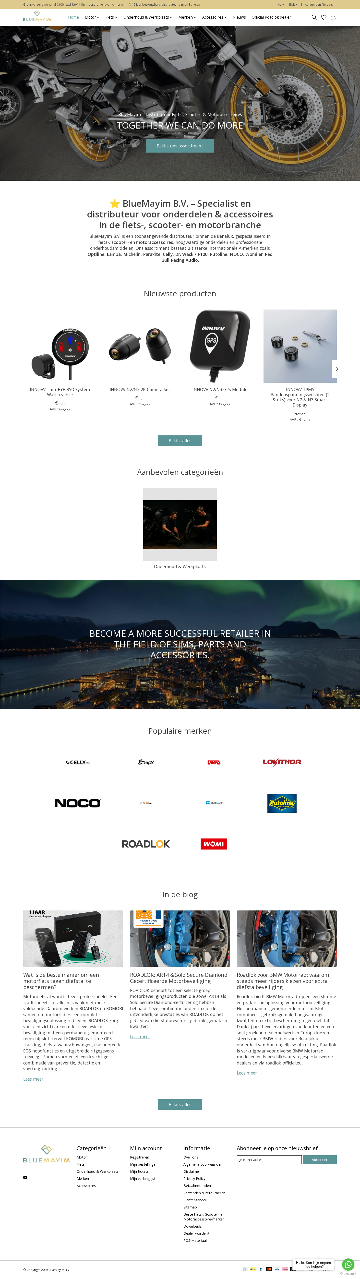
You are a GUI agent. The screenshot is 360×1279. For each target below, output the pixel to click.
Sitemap (190, 1207)
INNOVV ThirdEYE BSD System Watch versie (60, 391)
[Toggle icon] (314, 17)
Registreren (139, 1157)
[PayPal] (261, 1269)
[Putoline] (281, 804)
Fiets (80, 1164)
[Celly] (78, 763)
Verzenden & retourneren (204, 1192)
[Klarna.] (285, 1269)
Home (73, 17)
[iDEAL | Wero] (253, 1269)
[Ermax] (146, 763)
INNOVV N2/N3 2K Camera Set (140, 389)
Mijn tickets (139, 1171)
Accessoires (86, 1185)
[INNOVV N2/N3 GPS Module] (220, 346)
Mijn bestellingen (143, 1164)
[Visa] (277, 1269)
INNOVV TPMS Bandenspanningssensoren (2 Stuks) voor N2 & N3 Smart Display (300, 396)
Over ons (190, 1157)
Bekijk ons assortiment (180, 145)
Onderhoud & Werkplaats (180, 566)
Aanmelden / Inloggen (320, 4)
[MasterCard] (269, 1269)
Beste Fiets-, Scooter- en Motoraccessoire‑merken (204, 1216)
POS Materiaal (195, 1240)
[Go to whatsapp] (348, 1264)
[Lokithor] (281, 763)
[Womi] (214, 845)
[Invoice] (245, 1269)
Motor (82, 1157)
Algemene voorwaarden (202, 1164)
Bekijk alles (180, 440)
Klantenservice (195, 1199)
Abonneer (320, 1159)
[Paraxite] (214, 804)
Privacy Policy (194, 1178)
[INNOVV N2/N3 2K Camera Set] (140, 346)
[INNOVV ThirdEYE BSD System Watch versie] (59, 346)
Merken (83, 1178)
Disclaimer (191, 1171)
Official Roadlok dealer (271, 17)
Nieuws (239, 17)
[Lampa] (214, 763)
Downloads (192, 1226)
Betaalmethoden (197, 1185)
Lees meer (33, 1079)
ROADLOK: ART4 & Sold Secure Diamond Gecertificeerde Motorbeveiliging (179, 977)
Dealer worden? (196, 1233)
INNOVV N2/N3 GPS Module (219, 389)
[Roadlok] (146, 845)
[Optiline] (146, 804)
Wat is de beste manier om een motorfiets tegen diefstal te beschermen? (61, 981)
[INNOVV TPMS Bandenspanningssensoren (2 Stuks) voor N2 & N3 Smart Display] (300, 346)
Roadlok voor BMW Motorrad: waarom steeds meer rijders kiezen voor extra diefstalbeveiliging (283, 981)
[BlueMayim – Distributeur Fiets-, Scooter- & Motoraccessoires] (37, 17)
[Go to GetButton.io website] (348, 1274)
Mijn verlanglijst (143, 1178)
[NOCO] (78, 804)
